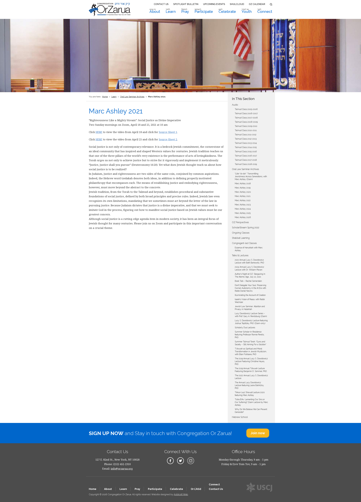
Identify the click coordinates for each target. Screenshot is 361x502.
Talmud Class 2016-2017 (246, 156)
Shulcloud (237, 4)
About (154, 11)
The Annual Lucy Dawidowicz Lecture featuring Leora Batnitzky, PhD (249, 385)
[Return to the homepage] (109, 9)
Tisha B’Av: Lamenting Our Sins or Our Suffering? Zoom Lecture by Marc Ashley (251, 402)
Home (105, 97)
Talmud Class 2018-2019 (246, 164)
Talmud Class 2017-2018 (246, 160)
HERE (99, 132)
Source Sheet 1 (168, 132)
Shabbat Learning (241, 238)
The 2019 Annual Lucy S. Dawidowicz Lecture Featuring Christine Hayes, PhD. (251, 361)
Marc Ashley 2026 (243, 217)
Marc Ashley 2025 (243, 213)
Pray (185, 11)
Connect (264, 11)
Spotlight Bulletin (185, 4)
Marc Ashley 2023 (243, 205)
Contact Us (161, 4)
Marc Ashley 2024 (243, 209)
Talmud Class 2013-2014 (246, 143)
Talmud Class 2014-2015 (246, 147)
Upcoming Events (214, 4)
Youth (247, 11)
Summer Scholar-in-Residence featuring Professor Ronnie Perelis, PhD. (249, 335)
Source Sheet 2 (168, 139)
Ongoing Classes (240, 232)
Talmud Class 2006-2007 (246, 113)
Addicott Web (181, 494)
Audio (235, 104)
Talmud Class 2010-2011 (246, 130)
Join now (258, 433)
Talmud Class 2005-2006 (246, 109)
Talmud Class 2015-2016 (246, 151)
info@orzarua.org (122, 468)
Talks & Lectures (240, 255)
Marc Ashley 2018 (243, 183)
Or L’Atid (196, 488)
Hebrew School (240, 417)
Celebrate (227, 11)
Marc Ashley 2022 (243, 200)
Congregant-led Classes (244, 243)
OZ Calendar (257, 4)
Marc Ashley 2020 (243, 192)
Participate (204, 11)
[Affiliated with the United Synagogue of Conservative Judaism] (259, 487)
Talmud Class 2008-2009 (246, 122)
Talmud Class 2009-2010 (246, 126)
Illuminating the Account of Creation (250, 295)
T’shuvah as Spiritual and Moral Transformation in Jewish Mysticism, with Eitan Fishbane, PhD (251, 351)
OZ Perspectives (240, 222)
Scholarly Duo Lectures (245, 327)
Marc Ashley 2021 (242, 196)
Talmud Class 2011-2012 (245, 134)
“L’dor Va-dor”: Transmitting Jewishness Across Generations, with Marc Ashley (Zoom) (251, 176)
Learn (171, 11)
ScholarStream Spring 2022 (245, 227)
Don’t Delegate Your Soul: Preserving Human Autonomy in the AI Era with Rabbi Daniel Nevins (250, 288)
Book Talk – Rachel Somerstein (248, 281)
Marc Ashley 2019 (242, 188)
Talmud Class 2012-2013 (246, 139)
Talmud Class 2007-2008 (246, 118)
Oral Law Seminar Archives (132, 97)
